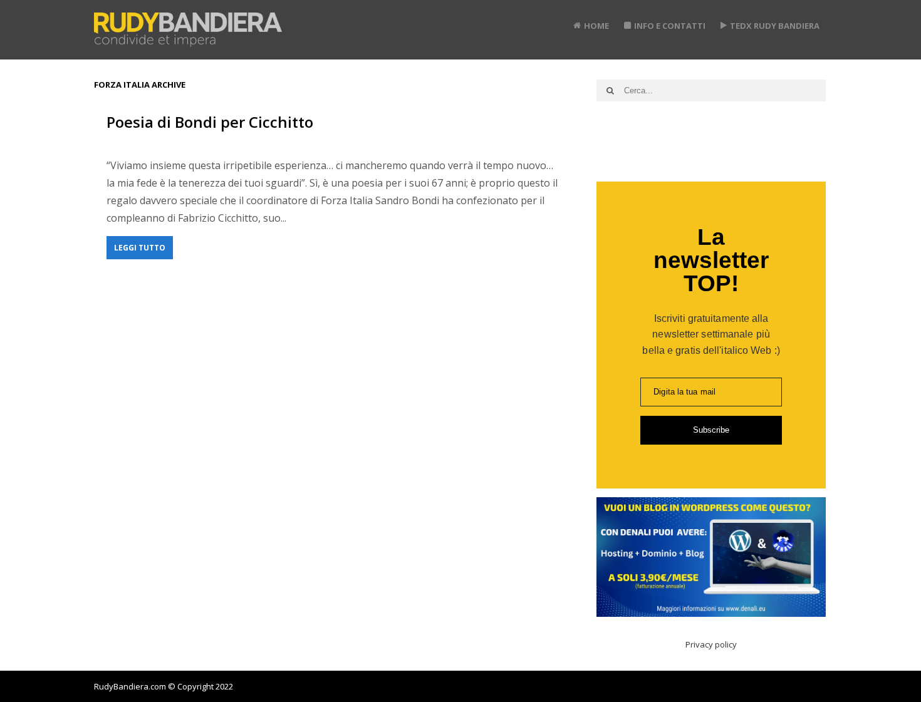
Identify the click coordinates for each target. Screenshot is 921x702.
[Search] (610, 90)
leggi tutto (139, 247)
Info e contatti (669, 25)
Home (596, 25)
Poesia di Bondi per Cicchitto (210, 121)
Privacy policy (711, 644)
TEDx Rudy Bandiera (775, 25)
